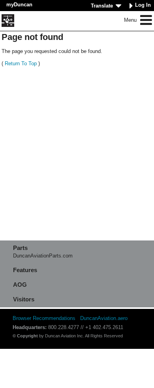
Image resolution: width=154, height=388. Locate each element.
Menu (131, 20)
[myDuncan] (8, 20)
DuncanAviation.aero (104, 318)
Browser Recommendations (44, 318)
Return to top (21, 63)
